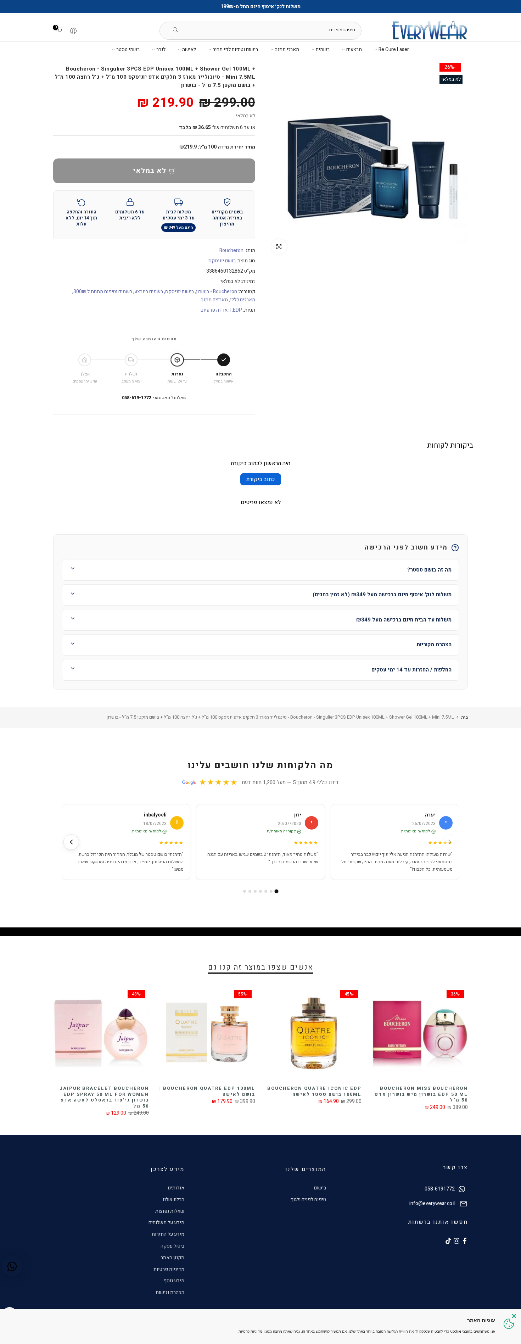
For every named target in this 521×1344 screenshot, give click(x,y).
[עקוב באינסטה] (456, 1241)
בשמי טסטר (128, 49)
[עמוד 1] (277, 891)
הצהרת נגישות (170, 1292)
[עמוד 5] (255, 891)
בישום (320, 1188)
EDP (237, 310)
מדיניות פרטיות (168, 1269)
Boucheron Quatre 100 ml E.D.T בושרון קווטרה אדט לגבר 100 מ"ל (409, 1094)
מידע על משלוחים (166, 1222)
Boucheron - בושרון (216, 291)
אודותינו (176, 1188)
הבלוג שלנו (173, 1199)
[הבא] (71, 842)
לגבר (161, 49)
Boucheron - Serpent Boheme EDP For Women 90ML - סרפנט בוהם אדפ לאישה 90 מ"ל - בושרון (303, 1094)
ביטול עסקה (172, 1246)
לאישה (189, 49)
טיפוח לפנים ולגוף (308, 1199)
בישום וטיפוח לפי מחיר (235, 49)
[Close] (513, 1316)
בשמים (323, 49)
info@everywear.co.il (432, 1203)
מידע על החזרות (168, 1234)
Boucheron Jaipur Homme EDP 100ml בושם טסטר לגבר (197, 1091)
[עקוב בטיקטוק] (448, 1241)
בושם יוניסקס (222, 260)
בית (464, 717)
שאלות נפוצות (169, 1211)
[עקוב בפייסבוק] (464, 1241)
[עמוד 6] (249, 891)
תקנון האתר (172, 1257)
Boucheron (231, 250)
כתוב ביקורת (260, 479)
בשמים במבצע (148, 291)
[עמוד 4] (260, 891)
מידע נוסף (173, 1280)
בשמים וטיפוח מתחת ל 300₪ (102, 291)
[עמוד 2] (271, 891)
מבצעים (354, 49)
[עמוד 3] (265, 891)
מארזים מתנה (214, 299)
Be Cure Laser (394, 49)
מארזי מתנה (287, 49)
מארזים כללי (242, 299)
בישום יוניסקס (179, 291)
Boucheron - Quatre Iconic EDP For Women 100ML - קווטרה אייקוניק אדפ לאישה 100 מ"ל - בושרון (92, 1097)
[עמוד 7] (244, 891)
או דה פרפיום (214, 310)
